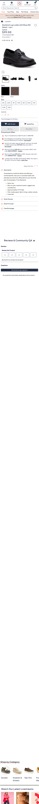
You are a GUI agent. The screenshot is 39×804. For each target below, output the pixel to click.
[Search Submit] (36, 8)
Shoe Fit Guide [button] (9, 204)
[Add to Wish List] (35, 25)
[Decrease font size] (37, 166)
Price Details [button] (6, 37)
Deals (3, 12)
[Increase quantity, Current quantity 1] (8, 115)
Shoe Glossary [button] (8, 199)
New (17, 12)
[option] (19, 16)
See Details (27, 140)
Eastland (4, 29)
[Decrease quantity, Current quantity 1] (2, 115)
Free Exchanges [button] (9, 208)
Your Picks (10, 12)
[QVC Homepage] (2, 22)
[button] (3, 4)
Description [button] (7, 170)
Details (20, 151)
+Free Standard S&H (8, 35)
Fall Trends (24, 12)
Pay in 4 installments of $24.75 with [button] (15, 135)
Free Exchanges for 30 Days (9, 119)
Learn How (24, 160)
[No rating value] (6, 40)
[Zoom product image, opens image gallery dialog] (2, 72)
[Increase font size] (35, 166)
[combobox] (17, 8)
